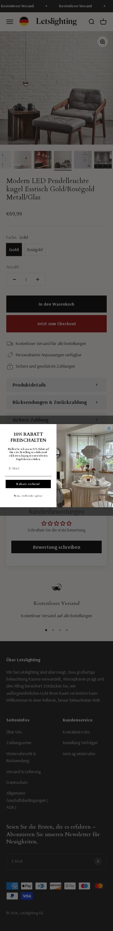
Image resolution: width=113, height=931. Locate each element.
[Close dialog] (109, 428)
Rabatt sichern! (28, 484)
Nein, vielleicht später (28, 496)
